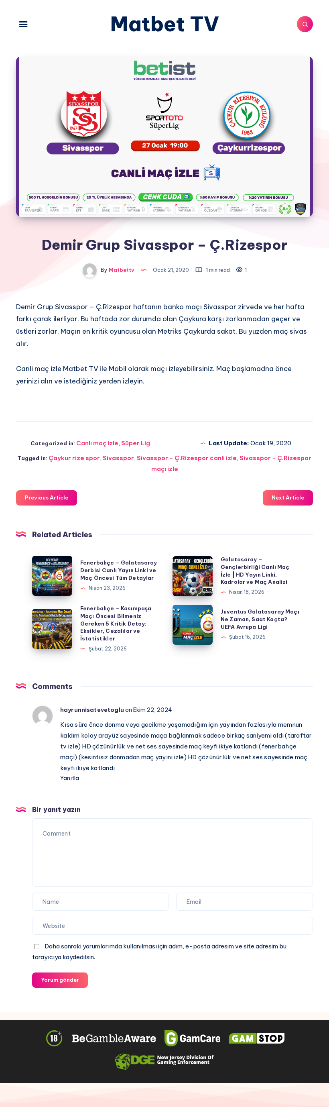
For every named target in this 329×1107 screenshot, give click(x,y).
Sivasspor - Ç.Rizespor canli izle (187, 458)
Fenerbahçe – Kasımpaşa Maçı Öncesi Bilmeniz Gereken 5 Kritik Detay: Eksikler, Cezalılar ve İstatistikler (115, 623)
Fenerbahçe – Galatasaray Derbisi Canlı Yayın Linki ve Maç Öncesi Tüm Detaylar (118, 570)
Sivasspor (118, 458)
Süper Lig (135, 443)
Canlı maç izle (97, 443)
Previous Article (46, 497)
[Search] (305, 24)
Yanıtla (69, 778)
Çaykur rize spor (74, 458)
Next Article (288, 497)
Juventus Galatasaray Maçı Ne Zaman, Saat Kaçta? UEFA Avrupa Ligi (260, 619)
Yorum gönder (60, 980)
